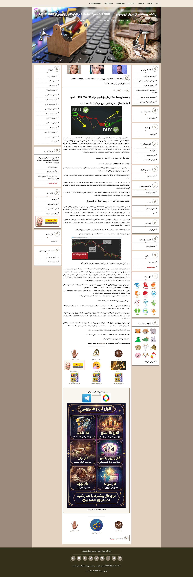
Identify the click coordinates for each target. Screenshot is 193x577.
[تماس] (96, 558)
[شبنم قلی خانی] (74, 69)
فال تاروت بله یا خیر (51, 136)
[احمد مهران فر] (119, 69)
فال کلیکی (152, 229)
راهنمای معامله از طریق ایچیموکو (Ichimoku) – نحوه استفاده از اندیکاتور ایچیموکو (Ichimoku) (97, 13)
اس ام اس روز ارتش (149, 76)
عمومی (117, 538)
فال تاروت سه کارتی (51, 99)
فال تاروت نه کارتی (51, 118)
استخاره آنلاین (108, 3)
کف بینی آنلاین (151, 176)
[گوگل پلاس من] (85, 558)
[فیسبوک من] (108, 558)
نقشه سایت (88, 570)
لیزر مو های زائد (52, 166)
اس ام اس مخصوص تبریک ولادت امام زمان (146, 91)
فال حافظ (149, 3)
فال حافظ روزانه (52, 204)
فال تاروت (141, 3)
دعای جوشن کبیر (150, 208)
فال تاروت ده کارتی (51, 122)
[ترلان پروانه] (97, 69)
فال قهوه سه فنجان (149, 155)
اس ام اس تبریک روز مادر (148, 97)
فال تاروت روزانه (52, 76)
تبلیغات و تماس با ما (95, 3)
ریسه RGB (152, 262)
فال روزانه (131, 3)
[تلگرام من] (114, 558)
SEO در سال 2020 (52, 171)
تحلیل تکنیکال (90, 137)
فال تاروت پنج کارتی (51, 108)
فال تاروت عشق (52, 127)
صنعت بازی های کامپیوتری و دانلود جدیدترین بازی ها (48, 177)
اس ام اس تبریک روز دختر (147, 101)
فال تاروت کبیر (52, 80)
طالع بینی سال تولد (149, 361)
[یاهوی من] (119, 558)
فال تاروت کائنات (52, 90)
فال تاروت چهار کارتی (51, 104)
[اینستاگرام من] (102, 558)
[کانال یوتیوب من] (79, 558)
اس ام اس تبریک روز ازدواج (147, 80)
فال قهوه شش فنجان (149, 159)
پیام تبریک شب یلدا (51, 213)
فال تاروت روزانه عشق (50, 132)
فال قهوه (152, 150)
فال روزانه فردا (52, 261)
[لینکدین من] (73, 558)
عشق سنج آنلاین (150, 246)
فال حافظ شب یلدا (52, 208)
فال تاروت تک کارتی (51, 94)
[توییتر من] (90, 558)
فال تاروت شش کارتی (50, 113)
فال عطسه (54, 240)
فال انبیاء (152, 134)
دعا (154, 213)
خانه (157, 3)
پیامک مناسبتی (120, 3)
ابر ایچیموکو (101, 343)
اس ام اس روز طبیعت (149, 85)
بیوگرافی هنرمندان (51, 257)
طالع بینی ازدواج (150, 192)
